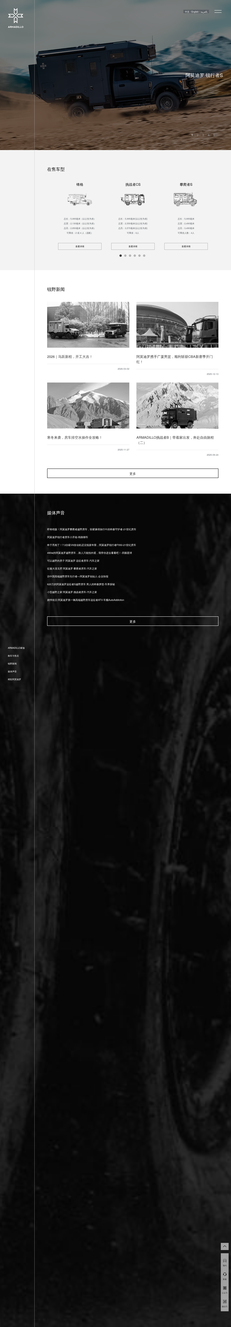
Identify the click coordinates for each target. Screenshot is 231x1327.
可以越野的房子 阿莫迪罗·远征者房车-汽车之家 (73, 560)
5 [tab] (214, 135)
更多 (132, 473)
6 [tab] (144, 255)
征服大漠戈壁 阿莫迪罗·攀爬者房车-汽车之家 (72, 568)
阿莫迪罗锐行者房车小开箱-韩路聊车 (67, 537)
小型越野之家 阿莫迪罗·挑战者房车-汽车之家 (72, 592)
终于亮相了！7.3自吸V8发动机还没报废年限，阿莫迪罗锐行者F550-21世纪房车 (91, 545)
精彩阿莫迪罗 (14, 679)
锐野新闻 (12, 663)
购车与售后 (13, 655)
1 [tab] (192, 135)
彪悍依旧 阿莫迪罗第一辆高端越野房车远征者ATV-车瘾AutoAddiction (85, 600)
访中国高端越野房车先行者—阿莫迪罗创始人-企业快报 (77, 576)
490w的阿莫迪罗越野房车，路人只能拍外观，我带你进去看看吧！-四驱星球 (89, 553)
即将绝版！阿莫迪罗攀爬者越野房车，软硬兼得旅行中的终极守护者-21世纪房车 (91, 529)
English (195, 12)
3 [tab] (203, 135)
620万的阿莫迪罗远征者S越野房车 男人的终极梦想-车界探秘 (81, 584)
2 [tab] (197, 135)
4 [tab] (208, 135)
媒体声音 (12, 671)
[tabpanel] (115, 75)
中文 (187, 12)
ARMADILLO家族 (16, 647)
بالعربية (204, 12)
